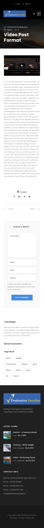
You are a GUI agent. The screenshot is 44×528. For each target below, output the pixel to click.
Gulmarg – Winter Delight (23, 445)
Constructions (11, 364)
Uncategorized (22, 27)
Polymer (16, 376)
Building (18, 358)
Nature (9, 30)
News (28, 370)
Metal (35, 364)
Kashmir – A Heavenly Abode (25, 432)
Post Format (11, 27)
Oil (7, 376)
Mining (8, 370)
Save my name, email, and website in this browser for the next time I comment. (21, 287)
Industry (24, 364)
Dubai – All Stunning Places (24, 457)
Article (8, 358)
